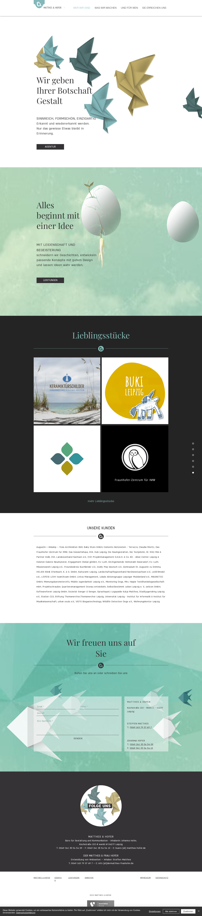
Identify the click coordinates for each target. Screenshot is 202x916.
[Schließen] (198, 911)
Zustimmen (188, 911)
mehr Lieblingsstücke (101, 501)
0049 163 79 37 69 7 (141, 727)
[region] (101, 806)
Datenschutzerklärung (25, 912)
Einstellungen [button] (155, 911)
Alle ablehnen (171, 911)
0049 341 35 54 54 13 (141, 748)
